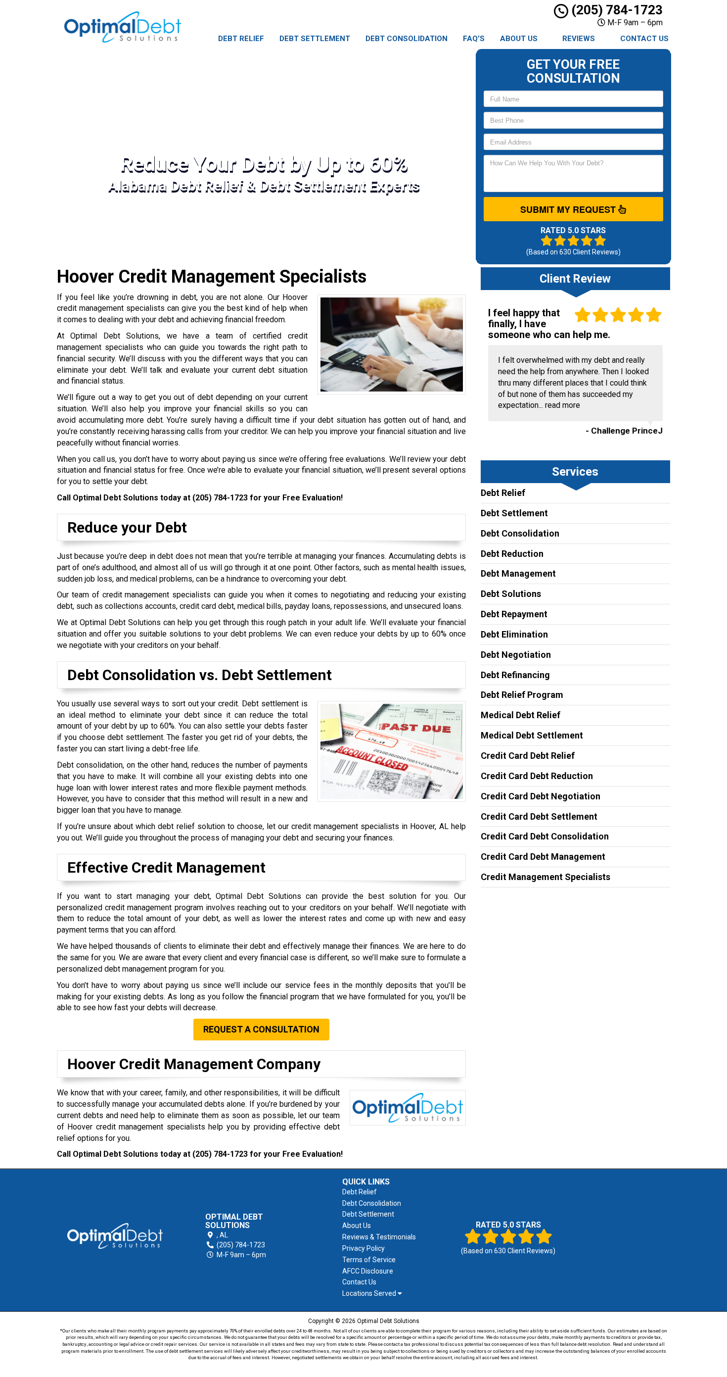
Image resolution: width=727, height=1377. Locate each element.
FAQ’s (474, 38)
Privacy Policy (363, 1248)
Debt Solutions (511, 594)
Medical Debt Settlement (532, 735)
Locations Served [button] (370, 1293)
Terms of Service (369, 1260)
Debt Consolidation (406, 38)
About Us (519, 38)
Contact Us (644, 38)
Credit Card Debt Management (543, 856)
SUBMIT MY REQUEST (569, 209)
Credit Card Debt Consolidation (545, 836)
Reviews (578, 38)
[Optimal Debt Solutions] (115, 1236)
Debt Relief (241, 38)
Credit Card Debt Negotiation (540, 796)
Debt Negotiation (516, 654)
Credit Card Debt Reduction (537, 776)
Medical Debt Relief (520, 715)
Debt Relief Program (522, 694)
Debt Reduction (512, 553)
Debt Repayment (514, 614)
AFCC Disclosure (367, 1271)
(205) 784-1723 (615, 9)
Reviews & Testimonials (379, 1237)
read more (562, 405)
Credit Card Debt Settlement (539, 816)
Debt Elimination (514, 634)
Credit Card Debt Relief (528, 755)
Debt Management (518, 573)
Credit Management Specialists (545, 877)
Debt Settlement (314, 38)
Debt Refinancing (515, 675)
